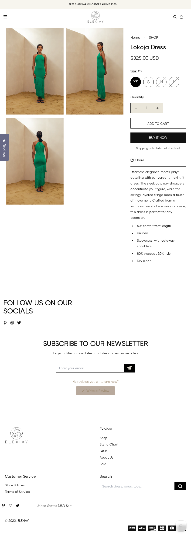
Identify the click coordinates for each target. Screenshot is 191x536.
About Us (106, 457)
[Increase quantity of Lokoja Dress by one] (157, 108)
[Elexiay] (95, 17)
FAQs (104, 451)
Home (135, 37)
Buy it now (158, 137)
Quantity (137, 97)
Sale (103, 464)
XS (135, 82)
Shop (103, 438)
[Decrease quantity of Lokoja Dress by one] (136, 108)
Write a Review (100, 392)
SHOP (153, 37)
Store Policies (15, 485)
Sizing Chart (109, 444)
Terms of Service (17, 492)
